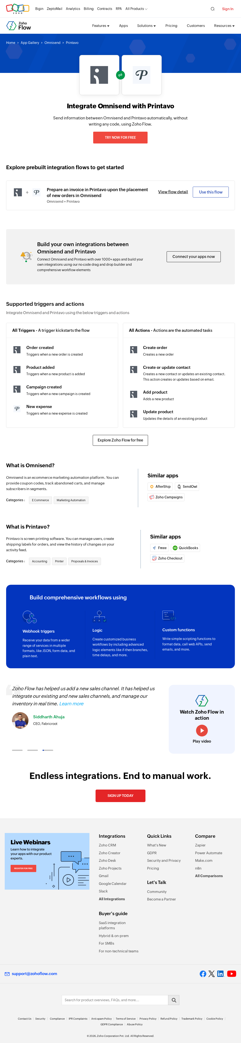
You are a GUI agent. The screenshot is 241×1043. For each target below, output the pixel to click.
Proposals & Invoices (84, 561)
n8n (198, 868)
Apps (123, 26)
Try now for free (120, 137)
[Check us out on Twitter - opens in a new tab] (212, 974)
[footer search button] (173, 1000)
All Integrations (112, 899)
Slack (103, 891)
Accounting (39, 561)
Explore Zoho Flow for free (120, 440)
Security (40, 1018)
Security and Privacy (164, 860)
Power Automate (208, 853)
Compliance (57, 1018)
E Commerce (40, 500)
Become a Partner (161, 899)
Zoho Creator (109, 853)
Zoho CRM (107, 845)
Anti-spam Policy (101, 1018)
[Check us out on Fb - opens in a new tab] (203, 974)
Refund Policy (169, 1018)
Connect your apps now (194, 256)
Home (10, 43)
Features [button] (99, 26)
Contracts (104, 9)
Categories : (16, 500)
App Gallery (30, 43)
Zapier (200, 845)
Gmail (103, 876)
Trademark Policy (191, 1018)
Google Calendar (113, 884)
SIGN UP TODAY (120, 796)
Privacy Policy (148, 1018)
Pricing (171, 26)
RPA (119, 9)
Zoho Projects (110, 868)
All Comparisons (209, 876)
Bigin (39, 9)
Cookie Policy (214, 1018)
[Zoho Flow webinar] (47, 861)
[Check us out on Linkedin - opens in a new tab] (221, 974)
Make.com (204, 860)
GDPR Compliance (111, 1024)
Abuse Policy (135, 1024)
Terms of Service (126, 1018)
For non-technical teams (118, 951)
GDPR (152, 853)
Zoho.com (17, 9)
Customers (196, 26)
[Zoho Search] (212, 9)
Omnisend (52, 43)
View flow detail (173, 191)
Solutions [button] (145, 26)
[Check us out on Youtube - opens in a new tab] (231, 974)
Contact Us (24, 1018)
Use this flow (211, 192)
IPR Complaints (78, 1018)
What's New (156, 845)
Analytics (73, 9)
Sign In (227, 9)
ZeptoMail (54, 9)
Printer (59, 561)
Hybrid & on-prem (114, 936)
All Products (134, 9)
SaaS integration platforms (112, 925)
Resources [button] (222, 26)
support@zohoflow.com (34, 973)
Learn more (71, 703)
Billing (89, 9)
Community (157, 892)
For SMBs (106, 943)
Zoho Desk (107, 860)
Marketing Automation (71, 500)
